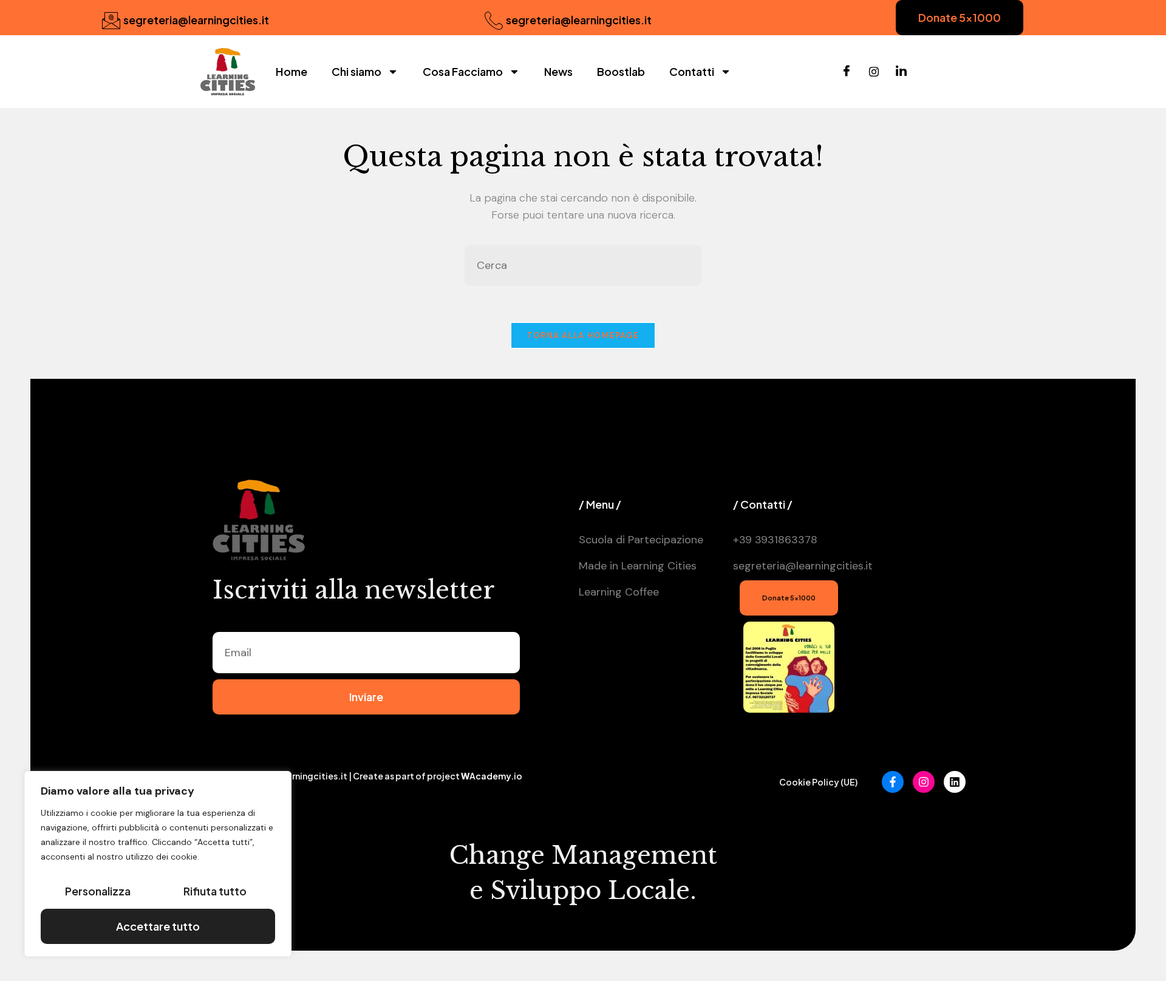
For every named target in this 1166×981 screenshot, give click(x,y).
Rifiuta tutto (215, 891)
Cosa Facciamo (463, 71)
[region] (158, 864)
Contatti (691, 71)
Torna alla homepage (583, 335)
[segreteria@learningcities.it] (111, 21)
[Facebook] (846, 72)
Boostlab (621, 71)
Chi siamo (356, 71)
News (558, 71)
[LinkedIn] (901, 72)
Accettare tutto (158, 926)
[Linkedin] (955, 782)
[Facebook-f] (893, 782)
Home (291, 71)
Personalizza (98, 891)
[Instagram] (874, 72)
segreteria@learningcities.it (196, 20)
